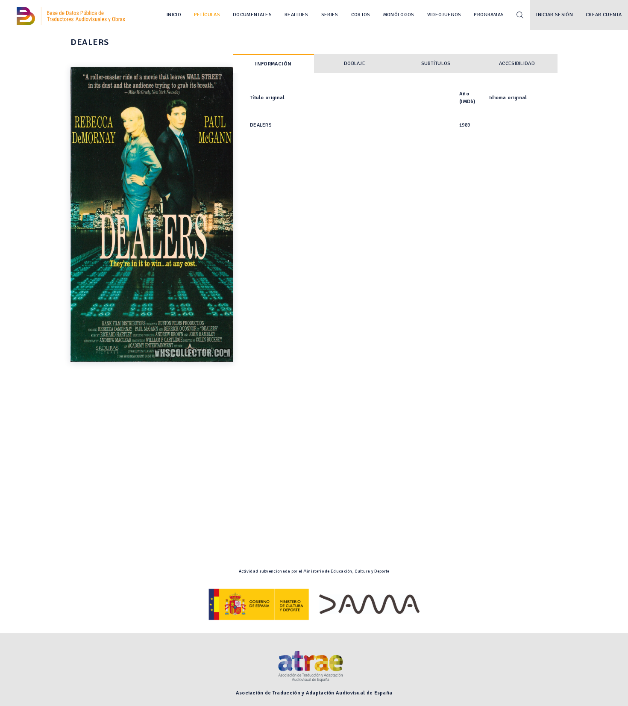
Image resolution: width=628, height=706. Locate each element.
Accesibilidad (517, 63)
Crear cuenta (604, 15)
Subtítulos (436, 63)
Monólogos (398, 15)
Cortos (360, 15)
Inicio (174, 15)
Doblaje (354, 63)
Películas (207, 15)
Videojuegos (444, 15)
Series (329, 15)
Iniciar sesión (554, 15)
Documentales (252, 15)
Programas (489, 15)
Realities (296, 15)
